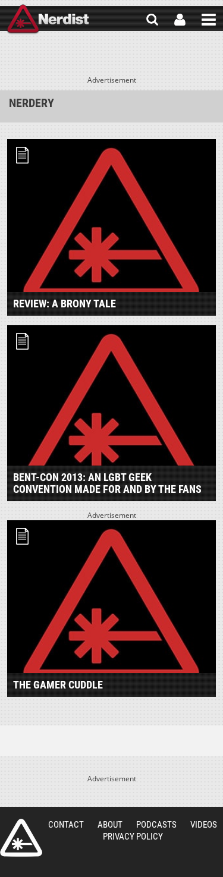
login (180, 20)
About (110, 824)
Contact (66, 824)
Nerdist (48, 19)
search (152, 20)
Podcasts (156, 824)
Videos (203, 824)
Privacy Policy (133, 836)
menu (209, 20)
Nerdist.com (21, 838)
